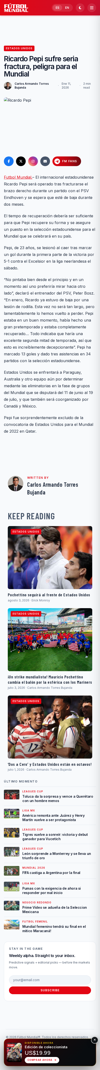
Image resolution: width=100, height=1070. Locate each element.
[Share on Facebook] (9, 161)
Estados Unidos (19, 48)
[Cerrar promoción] (94, 1040)
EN (67, 7)
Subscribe (50, 990)
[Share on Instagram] (33, 161)
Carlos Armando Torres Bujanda (32, 85)
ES (57, 7)
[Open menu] (91, 7)
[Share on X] (21, 161)
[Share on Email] (45, 161)
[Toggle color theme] (80, 7)
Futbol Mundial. (18, 177)
